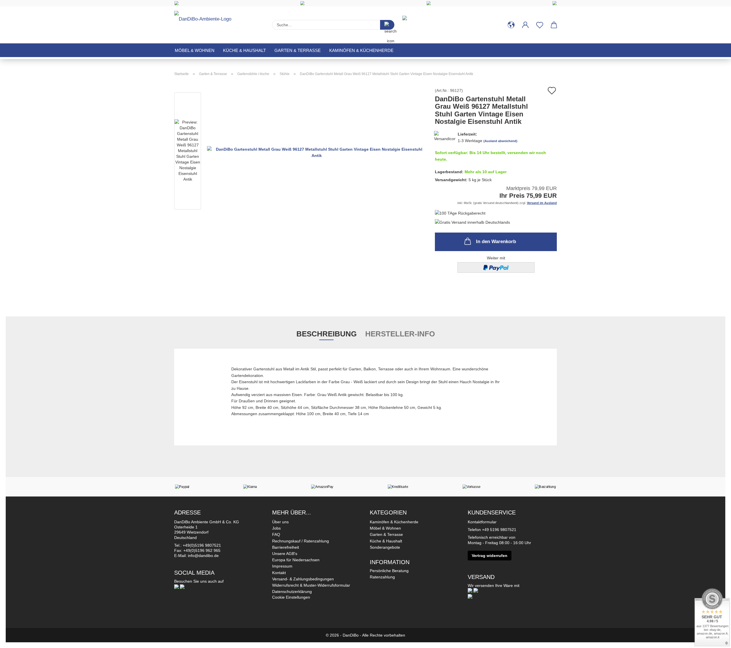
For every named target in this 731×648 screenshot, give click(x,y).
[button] (511, 24)
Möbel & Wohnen (194, 50)
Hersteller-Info (400, 334)
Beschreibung (326, 334)
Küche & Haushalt (244, 50)
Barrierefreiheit (285, 547)
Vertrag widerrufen (489, 555)
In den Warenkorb (496, 241)
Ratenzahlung (382, 577)
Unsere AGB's (284, 553)
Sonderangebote (385, 547)
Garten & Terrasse (297, 50)
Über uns (280, 522)
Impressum (282, 566)
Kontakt (279, 572)
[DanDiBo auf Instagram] (182, 586)
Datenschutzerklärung (292, 591)
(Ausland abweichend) (500, 141)
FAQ (276, 534)
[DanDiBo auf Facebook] (176, 586)
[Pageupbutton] (715, 639)
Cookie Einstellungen (291, 597)
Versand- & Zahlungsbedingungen (303, 579)
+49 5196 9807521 (499, 529)
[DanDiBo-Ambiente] (205, 22)
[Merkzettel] (540, 24)
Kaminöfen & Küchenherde (361, 50)
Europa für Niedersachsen (296, 560)
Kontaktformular (482, 522)
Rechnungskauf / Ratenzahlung (300, 541)
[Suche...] (387, 25)
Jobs (276, 528)
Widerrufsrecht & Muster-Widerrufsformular (311, 585)
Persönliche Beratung (389, 570)
